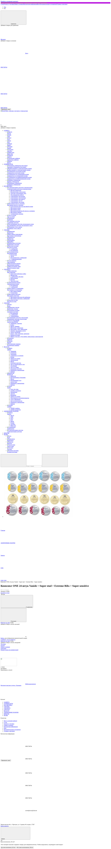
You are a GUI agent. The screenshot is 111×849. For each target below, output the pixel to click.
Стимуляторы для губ (16, 200)
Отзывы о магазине (62, 4)
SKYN (12, 415)
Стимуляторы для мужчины (18, 197)
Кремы (12, 357)
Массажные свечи (15, 209)
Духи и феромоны (15, 399)
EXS (11, 420)
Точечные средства (15, 363)
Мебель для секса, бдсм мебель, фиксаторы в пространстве (26, 336)
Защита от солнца (15, 358)
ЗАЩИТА (7, 130)
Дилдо (12, 256)
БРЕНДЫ (6, 433)
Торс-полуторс (14, 281)
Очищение (13, 352)
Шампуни (13, 376)
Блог (38, 4)
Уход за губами (14, 367)
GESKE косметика (15, 409)
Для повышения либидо (17, 195)
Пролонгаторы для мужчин (18, 192)
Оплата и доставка (9, 4)
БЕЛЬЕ (6, 434)
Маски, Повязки (14, 326)
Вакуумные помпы (15, 291)
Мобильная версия (30, 684)
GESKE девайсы (15, 408)
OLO (11, 418)
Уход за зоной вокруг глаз (17, 364)
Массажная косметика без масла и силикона (22, 211)
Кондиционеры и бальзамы (18, 377)
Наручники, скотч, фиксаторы (18, 329)
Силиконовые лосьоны (16, 214)
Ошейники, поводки (16, 323)
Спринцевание (14, 316)
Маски (12, 361)
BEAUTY (6, 347)
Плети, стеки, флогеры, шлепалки (19, 333)
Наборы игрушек (15, 335)
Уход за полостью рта (16, 401)
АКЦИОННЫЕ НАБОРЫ (11, 411)
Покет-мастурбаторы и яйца (18, 273)
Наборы (12, 371)
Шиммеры (13, 395)
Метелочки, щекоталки (16, 328)
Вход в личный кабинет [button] (10, 721)
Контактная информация (30, 4)
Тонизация (13, 354)
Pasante (12, 423)
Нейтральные (14, 278)
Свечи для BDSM (15, 332)
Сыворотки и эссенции (16, 355)
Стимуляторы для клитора (17, 196)
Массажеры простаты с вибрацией (20, 298)
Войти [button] (2, 638)
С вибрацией (14, 249)
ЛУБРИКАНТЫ (8, 164)
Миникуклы (13, 275)
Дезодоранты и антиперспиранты (19, 398)
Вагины (12, 279)
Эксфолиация (14, 360)
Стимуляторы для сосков (17, 202)
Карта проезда (5, 826)
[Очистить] (55, 460)
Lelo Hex (12, 424)
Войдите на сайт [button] (5, 622)
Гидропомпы (14, 292)
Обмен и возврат (18, 4)
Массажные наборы (15, 212)
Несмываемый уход (15, 380)
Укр (5, 7)
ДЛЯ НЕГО (7, 269)
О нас (2, 4)
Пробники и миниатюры (17, 370)
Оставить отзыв (5, 592)
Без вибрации (14, 250)
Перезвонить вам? (5, 109)
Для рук (12, 393)
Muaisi (12, 421)
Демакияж (13, 351)
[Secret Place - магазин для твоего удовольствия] (9, 665)
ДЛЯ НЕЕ (7, 230)
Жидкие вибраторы (15, 190)
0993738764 (4, 67)
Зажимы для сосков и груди (18, 330)
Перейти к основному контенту (9, 1)
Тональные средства (16, 368)
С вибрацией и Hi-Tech (16, 276)
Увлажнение (13, 392)
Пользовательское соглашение (48, 4)
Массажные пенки (15, 208)
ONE (11, 417)
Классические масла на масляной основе (21, 206)
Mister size (13, 425)
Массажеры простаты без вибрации (20, 297)
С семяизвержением (16, 259)
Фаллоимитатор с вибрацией (18, 257)
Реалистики (13, 254)
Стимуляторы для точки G (17, 199)
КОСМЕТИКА (8, 186)
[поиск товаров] (13, 460)
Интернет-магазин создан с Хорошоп (11, 685)
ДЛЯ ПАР (7, 303)
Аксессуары (13, 382)
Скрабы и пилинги (15, 390)
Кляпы (12, 325)
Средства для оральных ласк (18, 193)
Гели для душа (14, 389)
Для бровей (13, 366)
